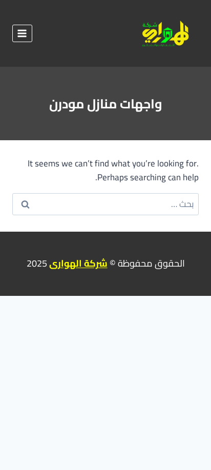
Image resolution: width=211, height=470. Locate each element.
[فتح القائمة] (22, 33)
